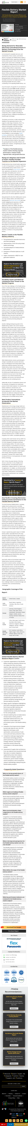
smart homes (17, 169)
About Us (4, 1093)
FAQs (18, 1098)
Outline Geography (14, 493)
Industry (10, 1093)
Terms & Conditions (18, 1095)
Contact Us (17, 1093)
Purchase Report (13, 931)
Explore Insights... (15, 2)
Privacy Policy (11, 1098)
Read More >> (14, 1008)
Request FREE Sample (21, 1124)
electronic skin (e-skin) (15, 200)
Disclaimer (8, 1095)
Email (4, 1124)
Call (11, 1124)
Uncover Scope (12, 274)
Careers (24, 1093)
